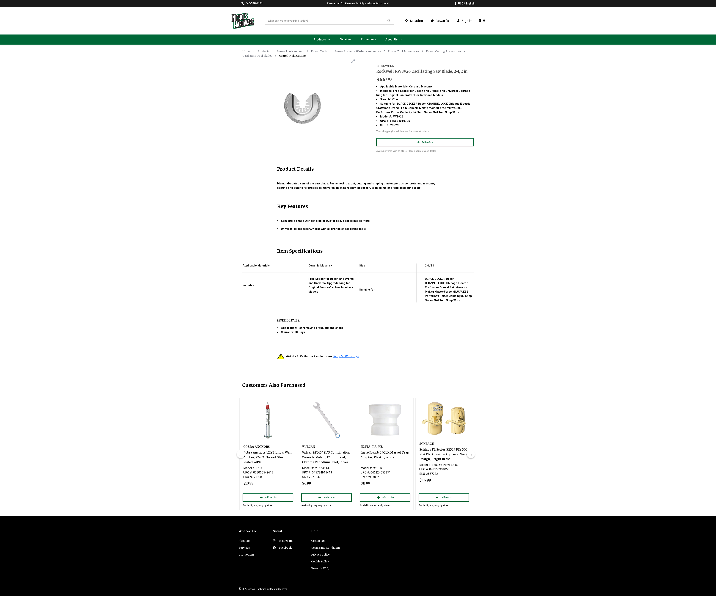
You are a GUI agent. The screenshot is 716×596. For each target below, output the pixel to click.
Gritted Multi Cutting (292, 55)
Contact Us (318, 540)
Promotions (246, 554)
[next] (471, 454)
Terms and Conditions (325, 547)
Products (263, 51)
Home (246, 51)
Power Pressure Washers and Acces (358, 51)
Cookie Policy (320, 561)
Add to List (428, 142)
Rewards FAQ (320, 568)
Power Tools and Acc (290, 51)
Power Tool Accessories (403, 51)
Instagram (285, 540)
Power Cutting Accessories (443, 51)
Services (244, 547)
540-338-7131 (254, 3)
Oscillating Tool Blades (257, 55)
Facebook (285, 547)
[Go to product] (268, 420)
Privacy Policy (320, 554)
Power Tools (319, 51)
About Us (244, 540)
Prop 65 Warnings (346, 356)
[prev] (241, 454)
